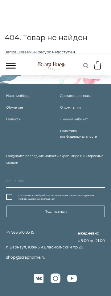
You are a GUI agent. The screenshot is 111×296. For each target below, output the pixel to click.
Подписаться (55, 212)
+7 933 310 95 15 (20, 232)
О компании (70, 108)
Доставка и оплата (75, 96)
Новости (13, 119)
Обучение (14, 108)
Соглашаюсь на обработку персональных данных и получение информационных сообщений (56, 197)
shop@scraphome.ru (25, 257)
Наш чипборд (18, 96)
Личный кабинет (74, 119)
